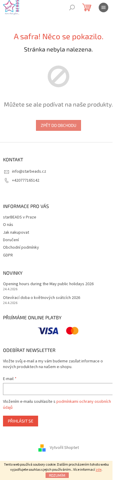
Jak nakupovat (16, 233)
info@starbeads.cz (29, 171)
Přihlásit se (20, 420)
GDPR (8, 255)
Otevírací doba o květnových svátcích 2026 (41, 298)
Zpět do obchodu (58, 125)
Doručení (11, 240)
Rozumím (57, 475)
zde (98, 469)
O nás (8, 225)
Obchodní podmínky (21, 247)
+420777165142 (25, 180)
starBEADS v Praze (19, 217)
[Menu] (104, 7)
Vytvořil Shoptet (64, 448)
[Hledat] (72, 7)
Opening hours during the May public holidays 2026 (48, 284)
